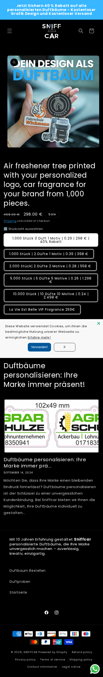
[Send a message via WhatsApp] (95, 669)
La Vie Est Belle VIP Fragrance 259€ (42, 309)
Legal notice (71, 667)
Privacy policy (25, 659)
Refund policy (82, 652)
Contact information (42, 667)
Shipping (10, 221)
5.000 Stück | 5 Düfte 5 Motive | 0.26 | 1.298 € (51, 280)
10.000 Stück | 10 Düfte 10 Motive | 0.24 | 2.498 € (51, 296)
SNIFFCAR (30, 652)
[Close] (98, 323)
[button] (9, 31)
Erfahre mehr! (39, 337)
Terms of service (52, 659)
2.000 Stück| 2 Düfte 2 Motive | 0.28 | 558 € (50, 266)
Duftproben (20, 581)
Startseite (18, 592)
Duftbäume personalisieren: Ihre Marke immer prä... (45, 462)
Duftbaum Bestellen (28, 570)
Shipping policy (80, 659)
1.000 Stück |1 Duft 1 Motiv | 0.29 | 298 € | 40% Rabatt (50, 240)
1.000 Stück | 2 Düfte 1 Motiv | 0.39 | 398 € (48, 253)
